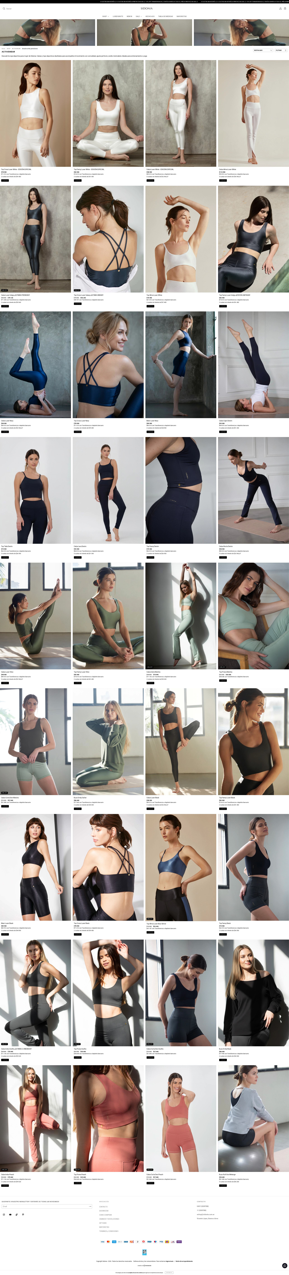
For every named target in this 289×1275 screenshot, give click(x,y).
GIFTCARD (103, 1223)
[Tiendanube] (145, 1266)
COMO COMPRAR (105, 1215)
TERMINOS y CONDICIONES (108, 1231)
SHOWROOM (103, 1211)
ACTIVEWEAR (16, 48)
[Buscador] (7, 9)
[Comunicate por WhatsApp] (284, 1265)
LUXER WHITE (118, 16)
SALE (138, 16)
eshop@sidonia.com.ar (205, 1214)
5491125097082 (203, 1206)
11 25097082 (201, 1210)
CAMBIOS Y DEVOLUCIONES (109, 1219)
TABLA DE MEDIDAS (165, 16)
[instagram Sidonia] (4, 1214)
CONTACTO (103, 1207)
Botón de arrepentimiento (184, 1261)
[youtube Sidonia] (10, 1214)
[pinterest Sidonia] (23, 1214)
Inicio (3, 48)
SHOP (104, 16)
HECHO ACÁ (150, 16)
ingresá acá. (170, 1261)
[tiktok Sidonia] (16, 1214)
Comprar (5, 180)
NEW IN (129, 16)
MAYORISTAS (182, 16)
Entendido (169, 1272)
